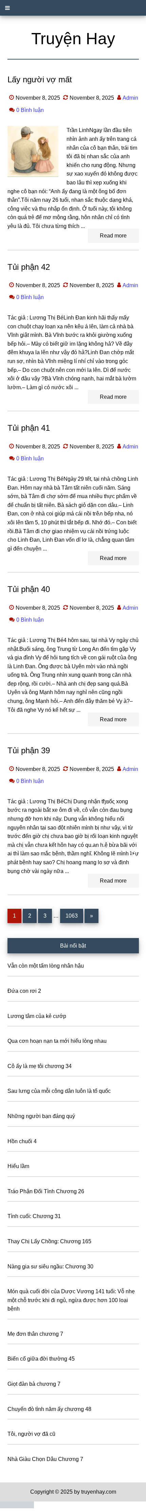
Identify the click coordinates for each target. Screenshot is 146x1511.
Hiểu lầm (18, 1166)
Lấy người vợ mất (39, 79)
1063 (71, 916)
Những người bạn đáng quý (41, 1116)
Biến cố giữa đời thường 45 (41, 1359)
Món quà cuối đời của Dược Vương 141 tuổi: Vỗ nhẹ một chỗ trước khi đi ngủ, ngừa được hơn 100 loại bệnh (71, 1300)
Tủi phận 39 (28, 750)
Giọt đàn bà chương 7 (33, 1384)
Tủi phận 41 (28, 427)
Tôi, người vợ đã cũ (31, 1434)
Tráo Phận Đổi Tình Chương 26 (45, 1191)
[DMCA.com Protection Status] (17, 1506)
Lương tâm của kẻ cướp (36, 1016)
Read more (113, 236)
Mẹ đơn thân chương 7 (35, 1334)
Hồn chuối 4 (22, 1141)
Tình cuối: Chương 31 (34, 1216)
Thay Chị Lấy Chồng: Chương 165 (49, 1241)
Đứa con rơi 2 (24, 991)
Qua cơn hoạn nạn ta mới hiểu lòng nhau (57, 1041)
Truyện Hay (73, 39)
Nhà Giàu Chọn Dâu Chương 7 (45, 1459)
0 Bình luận (30, 110)
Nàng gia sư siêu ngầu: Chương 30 (50, 1266)
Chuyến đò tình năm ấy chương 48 (49, 1409)
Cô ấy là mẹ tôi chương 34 (39, 1066)
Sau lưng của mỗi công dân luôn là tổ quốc (59, 1091)
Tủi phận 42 (28, 267)
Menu (73, 8)
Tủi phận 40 (28, 589)
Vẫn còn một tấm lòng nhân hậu (45, 966)
